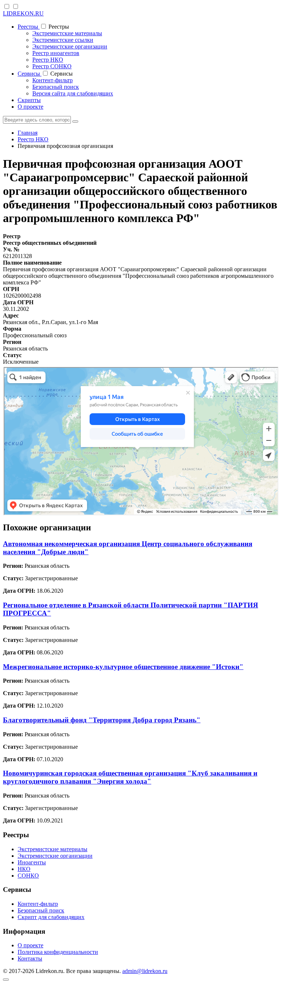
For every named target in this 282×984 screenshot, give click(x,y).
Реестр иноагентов (55, 53)
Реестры (29, 26)
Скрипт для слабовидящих (51, 917)
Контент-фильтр (52, 80)
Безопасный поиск (55, 87)
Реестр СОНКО (52, 66)
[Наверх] (6, 979)
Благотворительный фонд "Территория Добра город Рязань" (101, 720)
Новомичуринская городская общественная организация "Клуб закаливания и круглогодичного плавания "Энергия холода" (130, 777)
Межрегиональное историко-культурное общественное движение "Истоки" (123, 667)
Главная (27, 133)
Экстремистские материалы (67, 33)
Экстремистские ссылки (62, 40)
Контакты (30, 958)
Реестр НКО (47, 60)
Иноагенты (32, 862)
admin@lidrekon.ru (144, 971)
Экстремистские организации (69, 46)
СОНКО (28, 875)
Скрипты (29, 100)
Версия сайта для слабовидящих (72, 93)
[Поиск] (75, 121)
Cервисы (29, 73)
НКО (24, 869)
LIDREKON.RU (23, 13)
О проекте (30, 107)
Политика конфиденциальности (58, 952)
